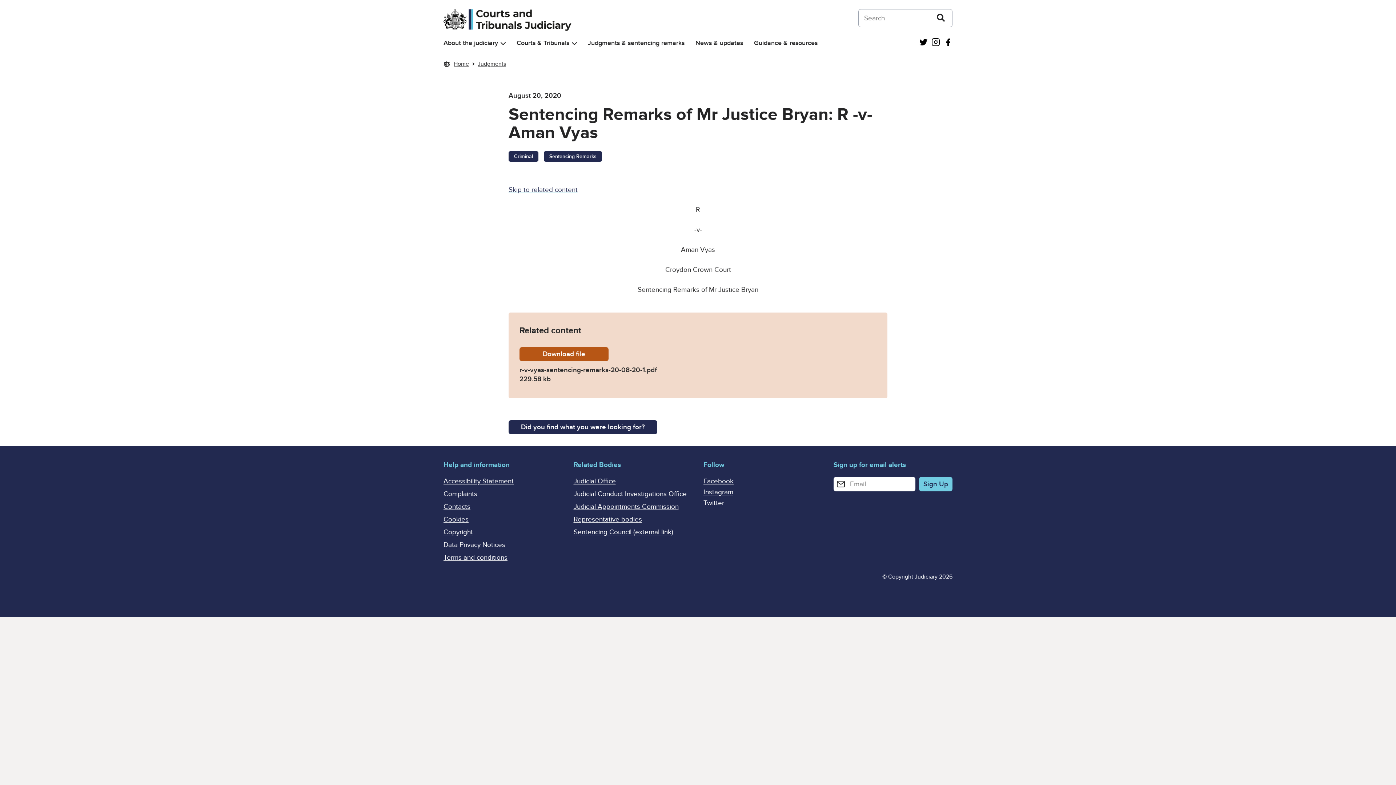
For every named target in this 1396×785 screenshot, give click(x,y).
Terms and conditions (476, 557)
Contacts (457, 507)
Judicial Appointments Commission (626, 507)
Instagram (718, 492)
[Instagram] (935, 43)
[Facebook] (948, 43)
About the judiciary (471, 43)
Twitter (713, 503)
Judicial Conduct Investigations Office (630, 494)
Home (461, 64)
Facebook (718, 481)
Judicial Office (595, 481)
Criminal (523, 156)
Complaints (460, 494)
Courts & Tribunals (543, 43)
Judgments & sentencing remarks (636, 43)
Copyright (458, 532)
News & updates (719, 43)
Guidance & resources (786, 43)
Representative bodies (608, 519)
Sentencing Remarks (573, 156)
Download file (576, 354)
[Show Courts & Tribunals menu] (574, 43)
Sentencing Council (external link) (623, 532)
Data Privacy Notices (474, 545)
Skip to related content (543, 190)
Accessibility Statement (479, 481)
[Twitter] (923, 43)
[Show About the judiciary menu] (503, 43)
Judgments (492, 64)
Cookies (456, 519)
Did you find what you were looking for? (583, 427)
